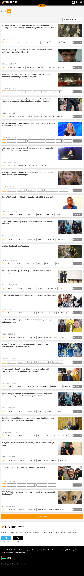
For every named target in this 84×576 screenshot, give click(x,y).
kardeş (42, 165)
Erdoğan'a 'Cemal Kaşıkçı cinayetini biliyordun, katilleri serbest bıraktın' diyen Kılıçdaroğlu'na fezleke (28, 419)
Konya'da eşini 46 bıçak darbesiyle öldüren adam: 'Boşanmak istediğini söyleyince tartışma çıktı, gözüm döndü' (27, 394)
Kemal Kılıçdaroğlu (59, 436)
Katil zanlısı (49, 67)
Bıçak (59, 411)
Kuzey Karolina (31, 43)
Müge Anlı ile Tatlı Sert (35, 141)
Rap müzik (37, 92)
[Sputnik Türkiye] (10, 4)
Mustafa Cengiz (41, 386)
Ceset (9, 116)
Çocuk (58, 214)
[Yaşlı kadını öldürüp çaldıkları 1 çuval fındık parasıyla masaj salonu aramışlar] (70, 325)
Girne (52, 460)
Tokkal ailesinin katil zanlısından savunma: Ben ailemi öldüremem (29, 295)
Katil (38, 67)
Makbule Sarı (57, 337)
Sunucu (10, 165)
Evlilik (39, 411)
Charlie (20, 43)
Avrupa (10, 288)
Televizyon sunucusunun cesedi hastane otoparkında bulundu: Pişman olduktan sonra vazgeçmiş (27, 149)
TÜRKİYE (31, 165)
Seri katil (29, 67)
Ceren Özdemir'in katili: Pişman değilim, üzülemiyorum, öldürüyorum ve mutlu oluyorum (25, 345)
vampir (48, 214)
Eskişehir (40, 313)
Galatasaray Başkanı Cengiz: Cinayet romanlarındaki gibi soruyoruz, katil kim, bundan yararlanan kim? (25, 370)
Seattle (58, 264)
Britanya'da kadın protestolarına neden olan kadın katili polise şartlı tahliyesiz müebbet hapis (27, 173)
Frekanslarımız (14, 550)
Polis (39, 190)
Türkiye (10, 239)
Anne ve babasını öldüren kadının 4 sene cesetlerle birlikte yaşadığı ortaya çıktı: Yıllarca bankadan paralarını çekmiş (26, 100)
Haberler (10, 214)
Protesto (62, 190)
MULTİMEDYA (72, 532)
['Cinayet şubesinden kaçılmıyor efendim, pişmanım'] (70, 472)
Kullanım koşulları (25, 550)
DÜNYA (10, 190)
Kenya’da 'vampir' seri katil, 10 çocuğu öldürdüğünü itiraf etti (27, 197)
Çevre (9, 264)
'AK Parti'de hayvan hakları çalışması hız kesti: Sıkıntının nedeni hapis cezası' (28, 493)
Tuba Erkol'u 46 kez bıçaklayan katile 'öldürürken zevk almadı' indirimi (27, 222)
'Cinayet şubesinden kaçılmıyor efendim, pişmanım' (23, 467)
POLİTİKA (19, 532)
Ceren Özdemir (42, 362)
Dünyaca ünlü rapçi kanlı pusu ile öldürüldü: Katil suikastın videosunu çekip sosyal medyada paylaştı (26, 75)
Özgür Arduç (55, 362)
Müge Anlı (20, 141)
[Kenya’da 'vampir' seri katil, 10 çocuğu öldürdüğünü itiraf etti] (70, 202)
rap (27, 92)
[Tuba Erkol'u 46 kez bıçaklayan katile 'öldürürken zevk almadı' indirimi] (70, 227)
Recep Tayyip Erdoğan (55, 509)
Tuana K (61, 460)
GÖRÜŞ (56, 532)
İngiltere (20, 190)
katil (3, 11)
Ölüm (28, 116)
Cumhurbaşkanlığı (43, 436)
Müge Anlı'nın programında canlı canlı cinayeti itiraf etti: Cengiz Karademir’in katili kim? (28, 124)
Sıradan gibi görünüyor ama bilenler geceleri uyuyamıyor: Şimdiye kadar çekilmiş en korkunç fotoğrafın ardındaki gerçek (28, 26)
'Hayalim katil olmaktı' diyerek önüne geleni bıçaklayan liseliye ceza (28, 444)
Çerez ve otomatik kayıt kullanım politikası (65, 550)
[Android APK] (7, 558)
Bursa (50, 485)
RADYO (63, 532)
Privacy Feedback (19, 552)
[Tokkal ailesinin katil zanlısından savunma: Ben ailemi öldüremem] (70, 300)
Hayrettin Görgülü (43, 337)
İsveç (19, 92)
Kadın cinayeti (50, 190)
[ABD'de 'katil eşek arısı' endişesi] (70, 251)
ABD (38, 264)
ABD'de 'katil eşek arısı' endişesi (15, 246)
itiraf (58, 141)
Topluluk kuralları (45, 550)
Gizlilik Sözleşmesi (7, 552)
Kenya (39, 214)
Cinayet (43, 43)
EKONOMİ (27, 532)
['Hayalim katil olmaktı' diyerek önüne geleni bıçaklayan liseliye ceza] (70, 448)
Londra (30, 190)
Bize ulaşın (35, 550)
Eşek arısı (48, 264)
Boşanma (49, 411)
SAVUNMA (36, 532)
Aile (64, 43)
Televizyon (20, 165)
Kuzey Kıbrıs (41, 460)
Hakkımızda (4, 550)
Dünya (19, 67)
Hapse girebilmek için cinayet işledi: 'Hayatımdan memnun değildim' (26, 272)
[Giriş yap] (77, 2)
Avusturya (50, 288)
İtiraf (66, 141)
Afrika (20, 214)
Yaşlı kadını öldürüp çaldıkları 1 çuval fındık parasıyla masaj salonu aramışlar (26, 321)
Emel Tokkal (61, 313)
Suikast (47, 92)
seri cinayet (54, 43)
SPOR (9, 386)
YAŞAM (10, 43)
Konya (49, 239)
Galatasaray (54, 386)
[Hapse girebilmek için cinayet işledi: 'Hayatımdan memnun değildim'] (70, 276)
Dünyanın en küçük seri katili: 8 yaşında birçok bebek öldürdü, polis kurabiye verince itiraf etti (28, 51)
